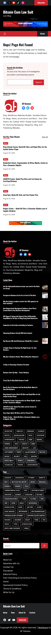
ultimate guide (27, 524)
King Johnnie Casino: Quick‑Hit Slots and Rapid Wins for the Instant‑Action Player (25, 148)
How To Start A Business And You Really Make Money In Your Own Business (20, 388)
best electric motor (19, 482)
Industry (25, 448)
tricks (6, 524)
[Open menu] (4, 33)
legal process (9, 511)
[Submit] (44, 545)
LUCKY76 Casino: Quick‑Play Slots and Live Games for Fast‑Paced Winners (22, 180)
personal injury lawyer (36, 515)
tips (44, 520)
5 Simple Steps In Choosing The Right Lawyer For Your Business (20, 349)
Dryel (31, 435)
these (36, 520)
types (15, 524)
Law (34, 448)
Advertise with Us (11, 563)
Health (24, 444)
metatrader (23, 511)
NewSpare (43, 627)
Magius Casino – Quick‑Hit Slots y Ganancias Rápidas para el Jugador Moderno (25, 209)
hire (5, 503)
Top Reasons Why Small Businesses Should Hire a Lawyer (20, 341)
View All (45, 137)
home (13, 503)
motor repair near (37, 511)
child (26, 486)
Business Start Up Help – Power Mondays (16, 372)
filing (24, 499)
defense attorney (38, 490)
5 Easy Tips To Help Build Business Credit (15, 380)
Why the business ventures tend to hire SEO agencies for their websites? (20, 302)
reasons (7, 520)
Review (7, 456)
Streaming (31, 460)
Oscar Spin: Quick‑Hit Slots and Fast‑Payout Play (20, 195)
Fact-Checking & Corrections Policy (20, 578)
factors (39, 494)
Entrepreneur (9, 439)
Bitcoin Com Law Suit (18, 12)
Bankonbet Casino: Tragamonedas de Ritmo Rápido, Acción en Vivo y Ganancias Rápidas (25, 164)
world (26, 528)
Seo (25, 456)
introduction (9, 507)
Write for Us (8, 592)
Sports (20, 460)
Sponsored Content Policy (15, 585)
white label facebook (12, 528)
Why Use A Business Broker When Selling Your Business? (20, 357)
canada (18, 486)
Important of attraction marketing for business (18, 325)
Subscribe (22, 620)
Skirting (34, 456)
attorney (31, 477)
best (6, 482)
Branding (30, 431)
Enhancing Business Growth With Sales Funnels (17, 333)
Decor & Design (19, 435)
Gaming (39, 439)
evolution (28, 494)
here (42, 499)
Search (38, 82)
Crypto (7, 435)
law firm (30, 507)
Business (41, 431)
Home (33, 444)
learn (39, 507)
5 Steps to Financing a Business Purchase (16, 364)
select (27, 520)
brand (32, 482)
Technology (8, 465)
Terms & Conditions (12, 588)
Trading (20, 465)
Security (17, 456)
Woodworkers (32, 465)
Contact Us (8, 567)
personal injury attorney (13, 515)
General (7, 444)
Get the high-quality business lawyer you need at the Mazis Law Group (21, 287)
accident (7, 477)
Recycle (42, 452)
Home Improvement (11, 448)
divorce (18, 494)
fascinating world (11, 499)
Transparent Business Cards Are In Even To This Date (19, 295)
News (5, 143)
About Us (7, 559)
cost (25, 490)
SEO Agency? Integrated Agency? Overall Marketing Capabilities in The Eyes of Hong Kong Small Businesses (20, 317)
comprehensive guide (12, 490)
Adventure (8, 431)
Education (40, 435)
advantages (19, 477)
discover (7, 494)
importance (33, 503)
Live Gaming (8, 452)
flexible (33, 499)
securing (18, 520)
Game (30, 439)
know (20, 507)
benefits (42, 477)
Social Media (9, 460)
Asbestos (19, 431)
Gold (16, 444)
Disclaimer (8, 570)
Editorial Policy (10, 574)
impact (22, 503)
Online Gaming (30, 452)
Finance (21, 439)
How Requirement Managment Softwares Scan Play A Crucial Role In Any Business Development (19, 309)
